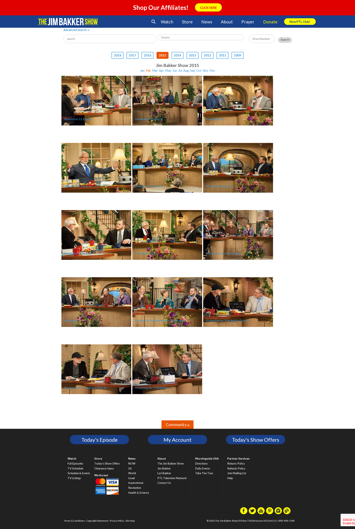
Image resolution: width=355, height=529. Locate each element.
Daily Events (202, 468)
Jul (180, 70)
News (206, 21)
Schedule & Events (79, 473)
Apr (161, 70)
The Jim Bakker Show (170, 463)
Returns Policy (236, 463)
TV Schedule (75, 468)
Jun (175, 70)
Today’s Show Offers (107, 463)
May (168, 70)
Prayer (247, 21)
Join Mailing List (236, 473)
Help (230, 478)
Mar (155, 70)
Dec (212, 70)
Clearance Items (104, 468)
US (130, 468)
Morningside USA (207, 458)
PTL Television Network (172, 478)
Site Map (130, 520)
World (132, 473)
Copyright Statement (97, 520)
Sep (192, 70)
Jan (142, 70)
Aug (186, 70)
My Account (177, 440)
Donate (270, 21)
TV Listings (74, 478)
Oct (198, 70)
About (227, 21)
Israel (131, 478)
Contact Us (164, 482)
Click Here (208, 7)
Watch (167, 21)
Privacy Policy (117, 520)
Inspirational (135, 482)
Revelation (134, 487)
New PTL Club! (299, 21)
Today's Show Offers (255, 440)
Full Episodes (75, 463)
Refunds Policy (236, 468)
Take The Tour (204, 473)
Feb (148, 70)
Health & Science (138, 492)
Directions (201, 463)
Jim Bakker (68, 21)
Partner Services (238, 458)
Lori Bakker (164, 473)
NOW (131, 463)
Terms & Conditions (74, 520)
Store (187, 21)
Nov (205, 70)
